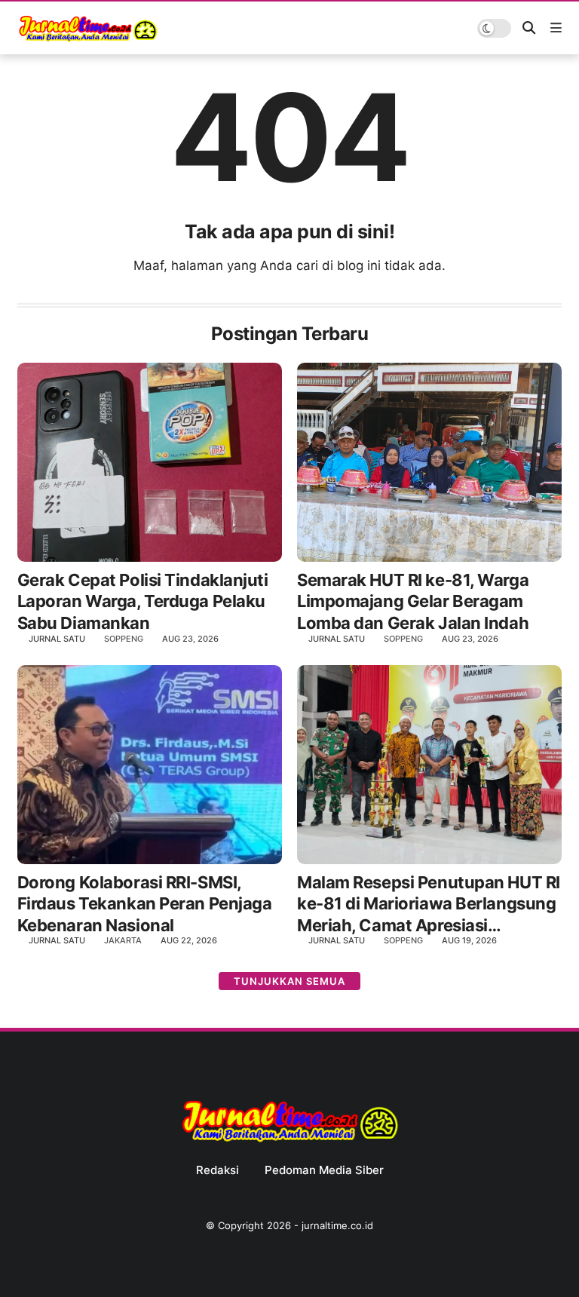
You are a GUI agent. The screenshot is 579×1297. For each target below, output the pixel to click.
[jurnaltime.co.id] (87, 39)
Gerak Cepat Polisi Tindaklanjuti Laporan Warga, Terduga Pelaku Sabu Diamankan (142, 601)
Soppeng (123, 638)
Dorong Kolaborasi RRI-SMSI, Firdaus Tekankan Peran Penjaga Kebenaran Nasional (144, 903)
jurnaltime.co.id (337, 1225)
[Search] (528, 28)
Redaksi (217, 1170)
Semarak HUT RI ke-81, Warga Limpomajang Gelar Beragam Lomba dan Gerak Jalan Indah (412, 601)
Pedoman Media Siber (324, 1170)
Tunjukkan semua (289, 981)
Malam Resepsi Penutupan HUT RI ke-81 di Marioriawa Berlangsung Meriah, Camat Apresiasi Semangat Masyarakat (428, 904)
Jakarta (123, 940)
